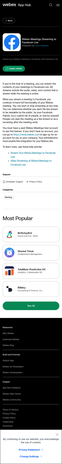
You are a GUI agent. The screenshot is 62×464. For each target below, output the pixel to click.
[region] (31, 447)
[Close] (57, 434)
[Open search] (50, 5)
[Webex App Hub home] (17, 5)
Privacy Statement (29, 449)
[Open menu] (58, 5)
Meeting (8, 197)
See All (31, 306)
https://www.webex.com (26, 134)
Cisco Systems (41, 45)
